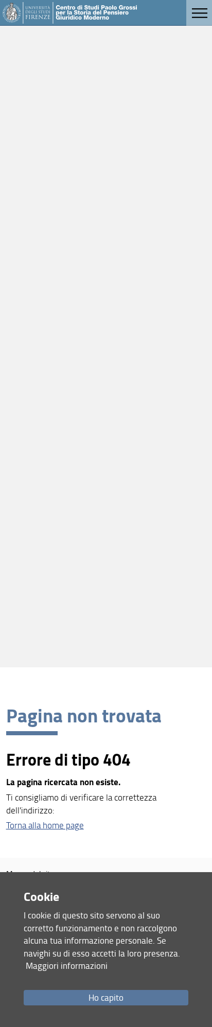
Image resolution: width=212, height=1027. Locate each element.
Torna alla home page (45, 825)
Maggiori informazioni (67, 965)
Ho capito (106, 997)
